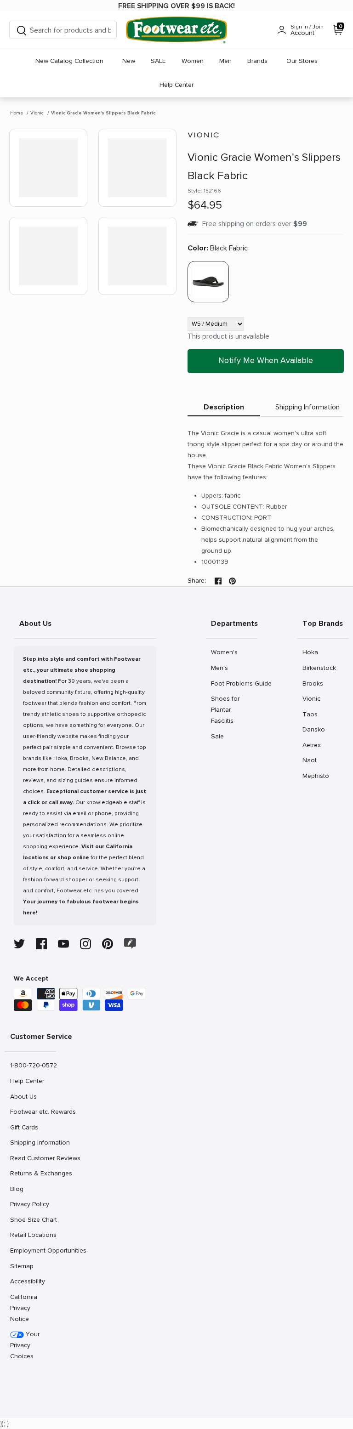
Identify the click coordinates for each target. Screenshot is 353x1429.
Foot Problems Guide (234, 683)
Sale (221, 736)
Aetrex (312, 745)
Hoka (312, 652)
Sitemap (22, 1266)
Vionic (37, 113)
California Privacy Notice (23, 1308)
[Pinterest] (107, 943)
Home (16, 113)
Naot (312, 760)
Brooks (312, 683)
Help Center (176, 85)
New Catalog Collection (69, 61)
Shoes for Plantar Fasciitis (225, 709)
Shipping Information (307, 407)
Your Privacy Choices (25, 1345)
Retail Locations (33, 1235)
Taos (312, 714)
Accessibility (27, 1281)
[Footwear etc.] (176, 30)
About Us (23, 1096)
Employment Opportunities (33, 1250)
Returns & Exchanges (33, 1173)
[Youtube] (63, 943)
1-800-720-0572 (33, 1065)
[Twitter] (19, 943)
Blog (20, 1189)
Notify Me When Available (265, 360)
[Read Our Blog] (130, 943)
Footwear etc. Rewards (33, 1111)
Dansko (313, 729)
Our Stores (302, 61)
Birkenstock (319, 667)
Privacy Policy (29, 1204)
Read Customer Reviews (33, 1158)
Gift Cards (24, 1127)
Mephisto (315, 775)
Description (224, 407)
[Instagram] (85, 943)
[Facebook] (41, 943)
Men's (221, 667)
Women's (224, 652)
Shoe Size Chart (33, 1219)
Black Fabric (218, 248)
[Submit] (21, 30)
